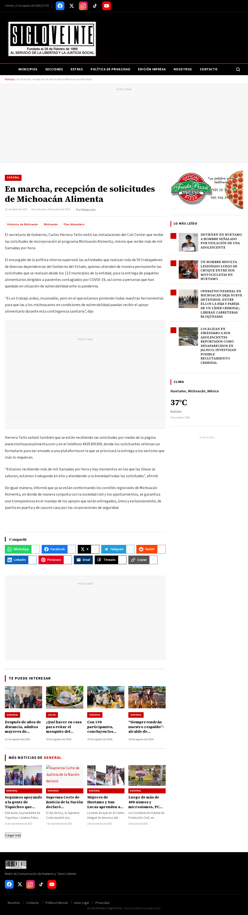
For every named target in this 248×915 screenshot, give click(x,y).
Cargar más (13, 835)
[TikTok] (95, 5)
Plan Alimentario (74, 224)
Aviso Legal (81, 903)
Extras (77, 69)
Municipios (28, 69)
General (13, 177)
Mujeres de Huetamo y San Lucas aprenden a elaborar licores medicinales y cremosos (103, 809)
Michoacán (51, 224)
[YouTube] (106, 5)
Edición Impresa (152, 69)
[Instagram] (83, 5)
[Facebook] (60, 5)
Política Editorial (57, 903)
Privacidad (102, 903)
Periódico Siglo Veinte (109, 908)
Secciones (54, 69)
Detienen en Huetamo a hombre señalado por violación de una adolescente (221, 241)
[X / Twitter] (71, 5)
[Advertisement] (124, 126)
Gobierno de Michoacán (22, 224)
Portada (10, 79)
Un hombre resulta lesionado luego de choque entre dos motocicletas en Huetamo (219, 270)
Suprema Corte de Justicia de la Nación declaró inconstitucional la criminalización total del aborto (64, 809)
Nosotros (183, 69)
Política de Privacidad (110, 69)
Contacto (209, 69)
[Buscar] (238, 69)
